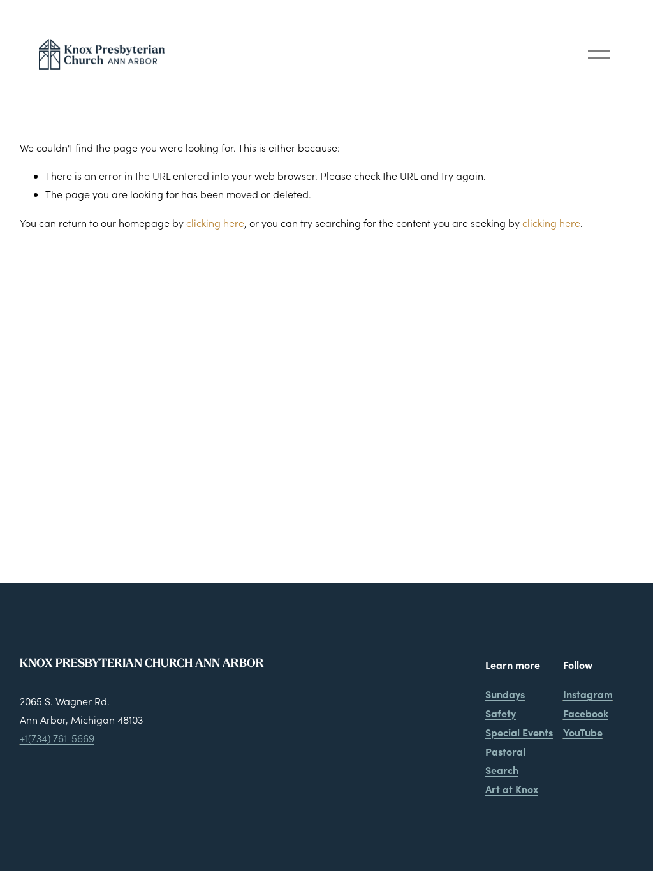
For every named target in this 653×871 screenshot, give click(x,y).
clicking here (215, 223)
